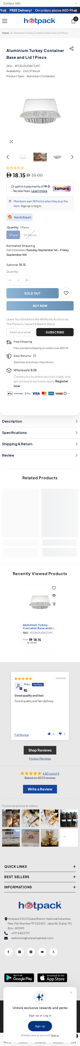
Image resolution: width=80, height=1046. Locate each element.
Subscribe (55, 332)
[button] (7, 157)
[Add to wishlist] (66, 293)
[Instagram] (20, 952)
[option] (40, 112)
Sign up (26, 206)
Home (5, 32)
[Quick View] (54, 595)
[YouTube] (42, 952)
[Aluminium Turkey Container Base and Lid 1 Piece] (40, 603)
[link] (20, 542)
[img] (23, 678)
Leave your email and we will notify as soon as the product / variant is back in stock (37, 322)
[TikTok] (31, 952)
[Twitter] (53, 952)
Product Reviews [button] (40, 758)
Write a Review (40, 789)
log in (37, 206)
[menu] (4, 21)
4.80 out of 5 (50, 773)
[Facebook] (8, 952)
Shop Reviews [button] (40, 750)
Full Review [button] (22, 735)
